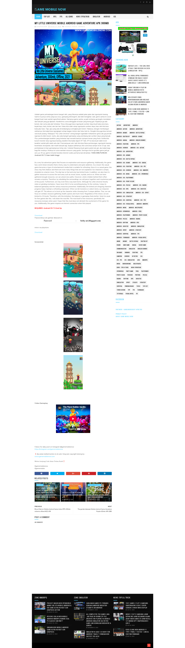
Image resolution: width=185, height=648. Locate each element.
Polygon (130, 275)
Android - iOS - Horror (124, 170)
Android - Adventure (78, 27)
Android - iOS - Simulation (125, 192)
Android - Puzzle (122, 219)
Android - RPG (135, 222)
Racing (119, 279)
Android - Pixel (137, 211)
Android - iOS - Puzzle (123, 185)
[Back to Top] (149, 645)
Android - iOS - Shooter (138, 189)
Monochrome (127, 264)
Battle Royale (134, 241)
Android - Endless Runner (137, 140)
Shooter (138, 279)
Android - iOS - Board (123, 162)
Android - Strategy (135, 230)
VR (137, 293)
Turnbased (140, 290)
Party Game (129, 271)
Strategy (143, 282)
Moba (118, 264)
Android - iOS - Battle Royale (126, 159)
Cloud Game (142, 245)
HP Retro (135, 256)
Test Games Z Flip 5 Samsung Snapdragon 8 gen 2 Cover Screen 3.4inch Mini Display (137, 605)
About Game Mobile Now (124, 316)
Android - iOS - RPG (122, 189)
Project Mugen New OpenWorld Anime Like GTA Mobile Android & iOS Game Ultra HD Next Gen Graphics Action (59, 606)
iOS (141, 256)
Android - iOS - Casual (139, 162)
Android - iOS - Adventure (125, 151)
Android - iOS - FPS (140, 166)
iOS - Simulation (130, 260)
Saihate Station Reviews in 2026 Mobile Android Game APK (72, 494)
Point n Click (121, 275)
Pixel (137, 271)
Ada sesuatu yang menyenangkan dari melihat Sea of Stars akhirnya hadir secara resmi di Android (139, 101)
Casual (134, 245)
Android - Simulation (137, 226)
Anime (118, 241)
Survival (119, 286)
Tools (138, 286)
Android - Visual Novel (139, 237)
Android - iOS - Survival (124, 200)
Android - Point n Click (140, 215)
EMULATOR (96, 16)
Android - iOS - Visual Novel (125, 204)
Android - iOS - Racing (140, 185)
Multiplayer (137, 264)
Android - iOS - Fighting (124, 166)
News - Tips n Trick (122, 267)
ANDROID (107, 16)
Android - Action (122, 129)
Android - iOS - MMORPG (141, 170)
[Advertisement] (73, 574)
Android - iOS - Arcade (123, 155)
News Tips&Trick (82, 16)
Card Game (126, 245)
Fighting (135, 252)
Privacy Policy (121, 314)
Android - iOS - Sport (142, 192)
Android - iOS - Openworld (140, 174)
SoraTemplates (35, 645)
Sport (128, 282)
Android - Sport (122, 230)
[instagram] (146, 2)
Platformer (144, 271)
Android (135, 125)
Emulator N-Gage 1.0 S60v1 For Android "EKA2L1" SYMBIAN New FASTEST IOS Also (98, 634)
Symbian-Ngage (129, 286)
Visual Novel (130, 293)
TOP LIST (47, 16)
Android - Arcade (122, 133)
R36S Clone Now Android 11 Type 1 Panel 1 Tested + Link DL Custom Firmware (138, 111)
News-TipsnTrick (136, 267)
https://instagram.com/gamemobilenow (49, 449)
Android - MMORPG (142, 204)
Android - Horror (122, 148)
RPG (54, 16)
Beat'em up (144, 241)
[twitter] (143, 2)
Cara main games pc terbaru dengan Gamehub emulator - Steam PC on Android (97, 605)
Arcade (125, 241)
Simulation (120, 282)
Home (38, 16)
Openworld (120, 271)
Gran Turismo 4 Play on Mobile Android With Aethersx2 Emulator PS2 (137, 89)
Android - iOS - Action (137, 148)
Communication (121, 249)
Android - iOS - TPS (140, 200)
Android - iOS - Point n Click (125, 181)
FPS (61, 16)
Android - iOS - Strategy (124, 196)
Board (119, 245)
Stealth (135, 282)
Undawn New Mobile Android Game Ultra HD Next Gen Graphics (58, 629)
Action (119, 125)
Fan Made (119, 252)
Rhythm (126, 279)
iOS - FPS (119, 260)
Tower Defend (121, 290)
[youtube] (150, 2)
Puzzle (145, 275)
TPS (134, 290)
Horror (127, 256)
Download (38, 215)
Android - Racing (135, 219)
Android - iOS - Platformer (125, 177)
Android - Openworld (123, 211)
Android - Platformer (123, 215)
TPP (129, 290)
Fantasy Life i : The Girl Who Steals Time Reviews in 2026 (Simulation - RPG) (139, 68)
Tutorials (120, 293)
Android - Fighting (122, 144)
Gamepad (119, 256)
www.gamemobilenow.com (45, 456)
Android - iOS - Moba (123, 174)
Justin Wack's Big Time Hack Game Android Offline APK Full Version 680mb (99, 494)
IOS (114, 16)
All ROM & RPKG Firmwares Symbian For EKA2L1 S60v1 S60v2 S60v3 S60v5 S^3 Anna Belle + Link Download (138, 79)
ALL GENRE (69, 16)
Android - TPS (135, 234)
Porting (137, 275)
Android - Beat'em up (123, 136)
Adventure (67, 27)
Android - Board (137, 136)
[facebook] (140, 2)
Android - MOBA (121, 207)
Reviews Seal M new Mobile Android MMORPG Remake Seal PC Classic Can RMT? (58, 618)
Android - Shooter (122, 226)
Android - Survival (122, 234)
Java (138, 260)
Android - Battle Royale (137, 133)
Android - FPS (135, 144)
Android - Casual (122, 140)
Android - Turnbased (123, 237)
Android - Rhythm (122, 222)
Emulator (132, 249)
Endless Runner (142, 249)
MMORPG (145, 260)
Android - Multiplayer (135, 207)
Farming (127, 252)
